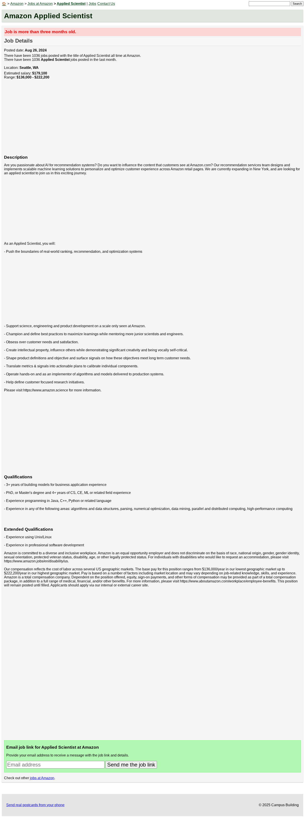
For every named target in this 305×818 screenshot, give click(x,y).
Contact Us (106, 4)
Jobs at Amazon (40, 4)
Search (297, 3)
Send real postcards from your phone (35, 805)
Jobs (92, 4)
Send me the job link (131, 765)
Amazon (16, 4)
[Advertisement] (138, 119)
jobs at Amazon (42, 778)
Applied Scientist (71, 4)
